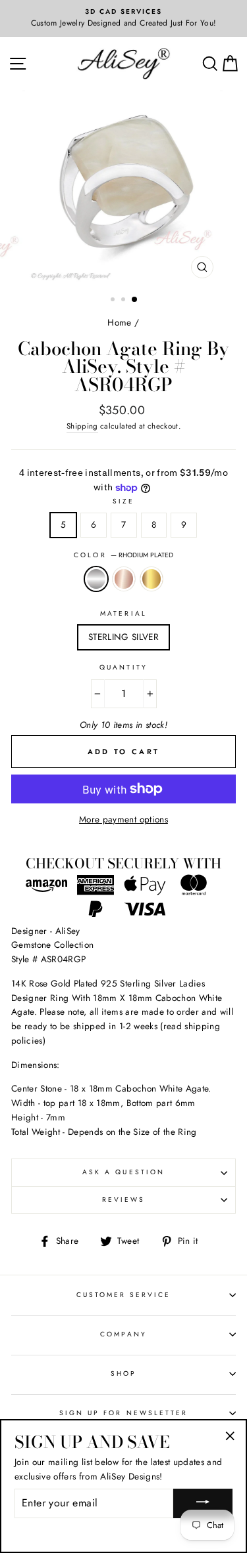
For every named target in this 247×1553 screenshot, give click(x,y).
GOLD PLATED (151, 579)
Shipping (82, 426)
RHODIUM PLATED (96, 579)
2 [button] (124, 300)
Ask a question (123, 1172)
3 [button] (135, 300)
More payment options (123, 819)
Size (123, 501)
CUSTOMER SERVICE (123, 1295)
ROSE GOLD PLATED (124, 579)
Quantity (123, 667)
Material (123, 613)
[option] (123, 18)
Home (119, 322)
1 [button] (114, 300)
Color (123, 555)
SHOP (123, 1373)
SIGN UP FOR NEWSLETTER (123, 1413)
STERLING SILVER (123, 636)
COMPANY (123, 1334)
